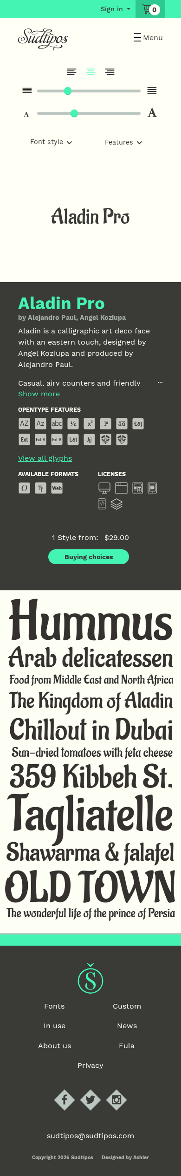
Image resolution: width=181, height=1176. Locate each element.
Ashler (141, 1158)
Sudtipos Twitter (98, 1089)
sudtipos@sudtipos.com (90, 1135)
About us (54, 1045)
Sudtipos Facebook (72, 1089)
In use (54, 1025)
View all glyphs (45, 458)
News (127, 1025)
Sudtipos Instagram (124, 1089)
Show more (39, 394)
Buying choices (89, 556)
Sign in (112, 9)
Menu (153, 37)
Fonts (54, 1006)
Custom (127, 1006)
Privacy (90, 1065)
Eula (127, 1045)
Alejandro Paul (52, 317)
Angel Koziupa (103, 317)
